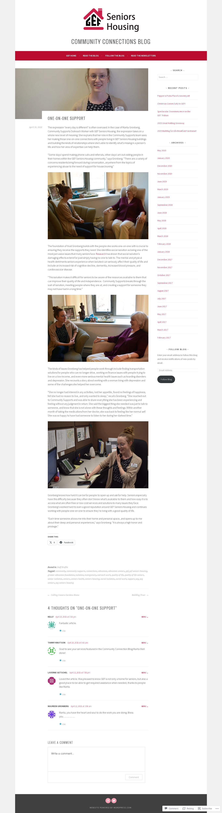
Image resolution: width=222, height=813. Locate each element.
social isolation (108, 579)
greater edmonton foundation (61, 575)
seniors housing (92, 579)
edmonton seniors (116, 571)
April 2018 (161, 228)
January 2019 (163, 197)
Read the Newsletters (143, 55)
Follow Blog (178, 349)
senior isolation (55, 579)
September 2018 (165, 204)
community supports (75, 571)
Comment (134, 777)
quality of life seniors (134, 575)
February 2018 (164, 243)
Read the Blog (91, 55)
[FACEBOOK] (108, 800)
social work (121, 579)
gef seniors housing (138, 571)
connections (91, 571)
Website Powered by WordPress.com (110, 807)
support (131, 579)
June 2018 (162, 212)
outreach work (104, 575)
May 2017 (161, 314)
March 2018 (162, 236)
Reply (144, 617)
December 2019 (164, 165)
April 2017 (161, 321)
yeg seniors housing (65, 583)
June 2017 (162, 306)
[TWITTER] (114, 800)
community (60, 571)
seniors (66, 579)
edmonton (102, 571)
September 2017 (165, 282)
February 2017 (164, 337)
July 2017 (161, 298)
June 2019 (162, 181)
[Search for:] (177, 77)
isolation (80, 575)
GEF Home (71, 55)
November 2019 (164, 173)
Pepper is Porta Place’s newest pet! (173, 95)
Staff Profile (62, 567)
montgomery (90, 575)
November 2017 (164, 267)
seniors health (77, 579)
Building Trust (139, 595)
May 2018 (161, 220)
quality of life (118, 575)
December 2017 (164, 259)
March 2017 (162, 329)
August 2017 (163, 290)
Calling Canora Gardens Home (65, 595)
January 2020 (163, 158)
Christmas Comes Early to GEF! (171, 103)
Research (101, 253)
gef (127, 571)
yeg (137, 579)
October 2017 (163, 275)
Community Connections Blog (111, 41)
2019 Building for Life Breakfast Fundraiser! (176, 130)
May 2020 (161, 150)
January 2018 (163, 251)
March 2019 (162, 189)
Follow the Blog (114, 55)
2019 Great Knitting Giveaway (170, 123)
